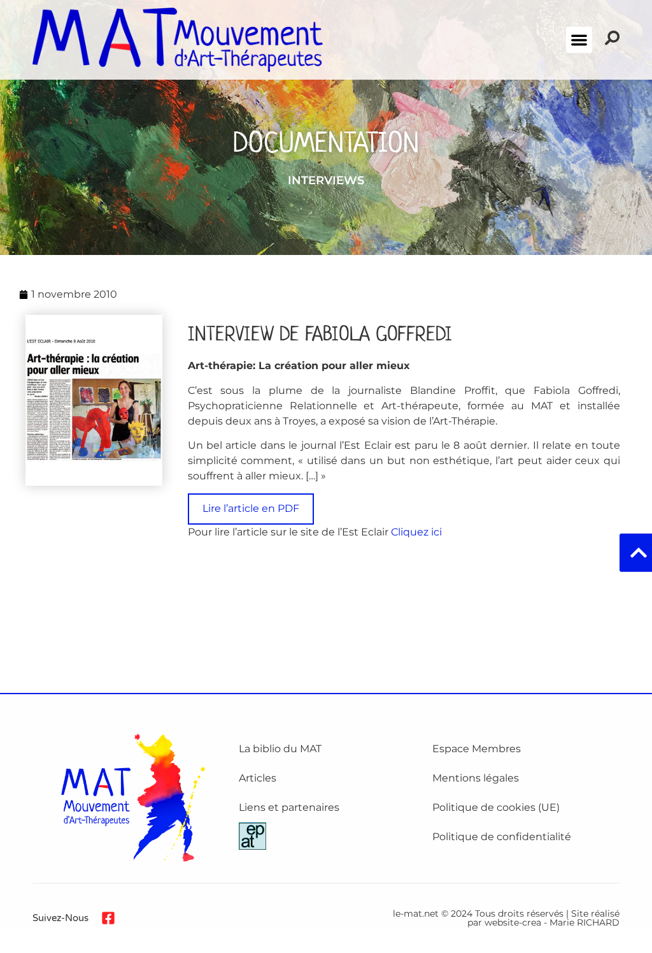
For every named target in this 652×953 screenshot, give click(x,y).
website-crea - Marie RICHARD (552, 922)
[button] (579, 40)
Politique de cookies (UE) (496, 807)
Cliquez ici (416, 532)
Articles (257, 778)
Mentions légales (475, 778)
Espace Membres (476, 749)
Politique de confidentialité (501, 837)
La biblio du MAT (280, 749)
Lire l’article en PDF (250, 508)
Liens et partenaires (289, 807)
